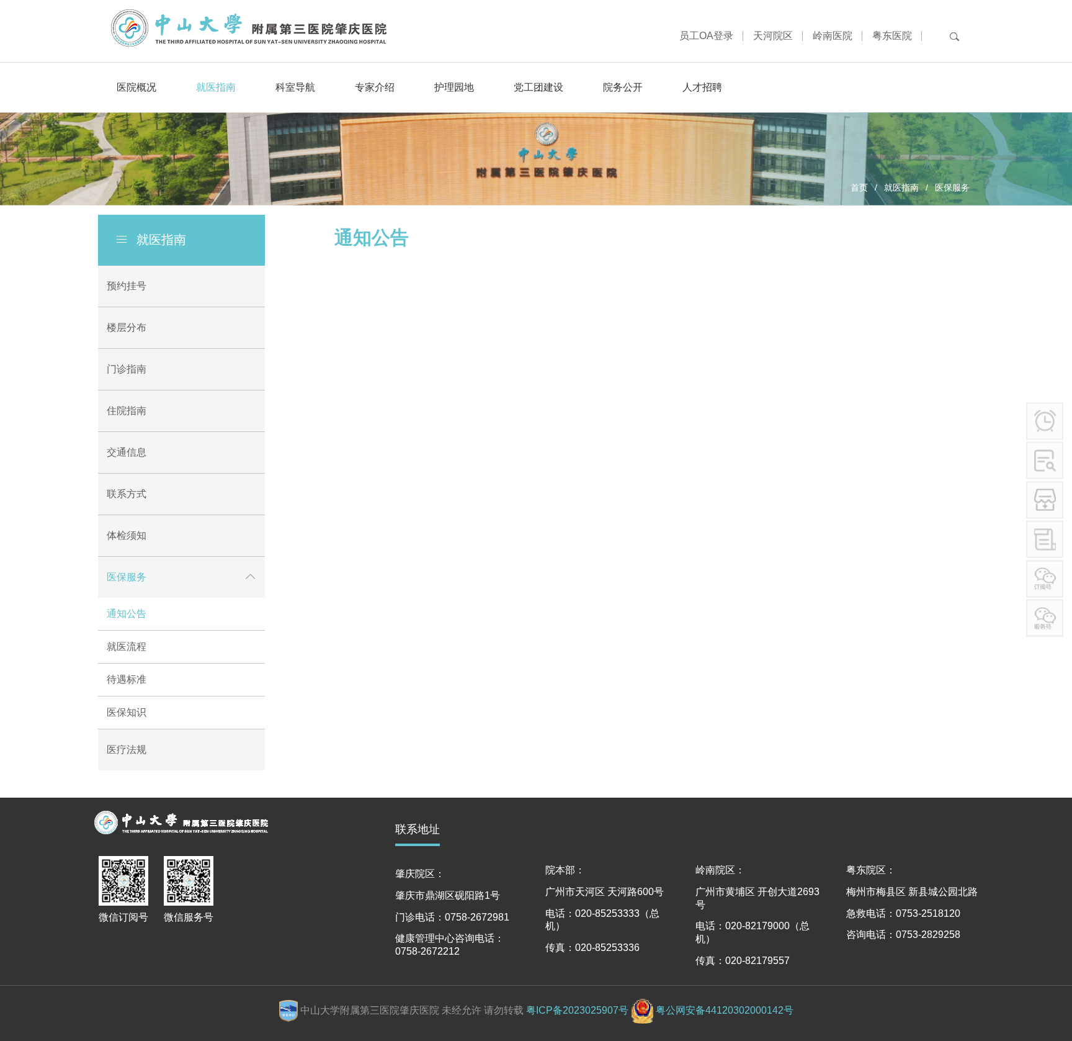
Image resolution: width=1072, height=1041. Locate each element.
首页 (859, 187)
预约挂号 (126, 286)
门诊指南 (126, 369)
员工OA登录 (706, 35)
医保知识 (126, 712)
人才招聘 (702, 87)
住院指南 (126, 410)
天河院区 (773, 35)
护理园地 (454, 87)
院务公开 (623, 87)
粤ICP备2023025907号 (577, 1010)
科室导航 (295, 87)
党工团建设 (538, 87)
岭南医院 (832, 35)
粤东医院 (892, 35)
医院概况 (136, 87)
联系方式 (126, 494)
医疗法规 (126, 749)
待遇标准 (126, 679)
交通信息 (126, 452)
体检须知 (126, 535)
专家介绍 (375, 87)
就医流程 (126, 646)
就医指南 (216, 87)
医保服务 (952, 187)
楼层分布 (126, 327)
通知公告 (126, 613)
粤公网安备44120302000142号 (724, 1010)
